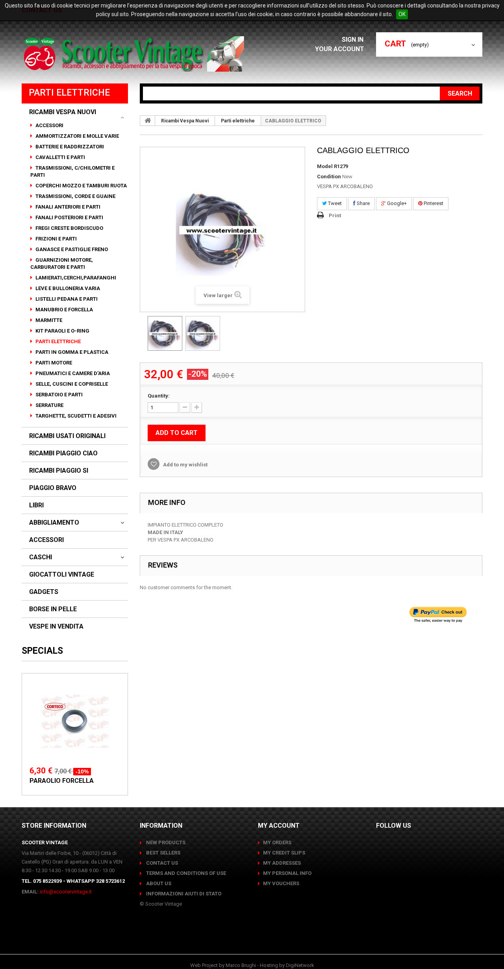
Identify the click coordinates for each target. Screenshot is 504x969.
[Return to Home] (147, 120)
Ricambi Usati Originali (67, 436)
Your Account (339, 49)
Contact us (161, 863)
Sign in (353, 39)
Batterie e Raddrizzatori (69, 147)
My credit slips (284, 853)
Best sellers (162, 853)
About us (158, 883)
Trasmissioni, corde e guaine (74, 196)
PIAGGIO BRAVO (52, 488)
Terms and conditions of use (185, 873)
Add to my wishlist (185, 465)
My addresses (282, 863)
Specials (42, 650)
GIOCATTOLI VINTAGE (61, 574)
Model (325, 166)
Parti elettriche (57, 341)
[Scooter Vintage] (135, 54)
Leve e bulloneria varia (67, 288)
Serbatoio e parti (58, 395)
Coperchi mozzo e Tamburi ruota (80, 186)
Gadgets (43, 591)
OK (402, 14)
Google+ (396, 203)
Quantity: (159, 396)
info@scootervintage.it (66, 892)
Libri (36, 505)
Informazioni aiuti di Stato (183, 894)
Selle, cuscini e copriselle (71, 384)
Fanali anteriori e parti (67, 207)
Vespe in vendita (56, 626)
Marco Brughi (241, 965)
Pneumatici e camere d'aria (72, 373)
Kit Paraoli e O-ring (61, 331)
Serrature (48, 405)
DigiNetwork (300, 965)
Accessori (48, 125)
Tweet (334, 203)
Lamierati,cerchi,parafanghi (75, 278)
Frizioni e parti (55, 239)
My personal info (287, 873)
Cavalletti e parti (59, 157)
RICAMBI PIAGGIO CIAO (63, 453)
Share (363, 203)
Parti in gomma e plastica (71, 352)
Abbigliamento (54, 522)
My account (279, 825)
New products (165, 842)
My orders (277, 842)
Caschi (40, 557)
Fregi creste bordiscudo (68, 228)
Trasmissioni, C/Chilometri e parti (72, 171)
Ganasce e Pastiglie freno (71, 249)
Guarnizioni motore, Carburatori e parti (61, 263)
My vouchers (281, 883)
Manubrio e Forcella (63, 310)
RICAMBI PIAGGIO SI (58, 470)
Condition (329, 176)
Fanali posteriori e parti (68, 217)
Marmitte (48, 320)
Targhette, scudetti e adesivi (75, 416)
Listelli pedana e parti (66, 299)
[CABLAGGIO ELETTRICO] (165, 333)
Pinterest (432, 203)
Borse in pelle (53, 609)
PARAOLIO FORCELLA (62, 780)
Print (335, 215)
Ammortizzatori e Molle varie (76, 136)
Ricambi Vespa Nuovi (62, 112)
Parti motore (53, 363)
